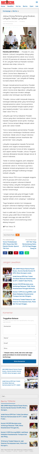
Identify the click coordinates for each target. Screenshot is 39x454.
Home (2, 451)
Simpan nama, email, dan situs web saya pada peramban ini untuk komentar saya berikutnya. (17, 355)
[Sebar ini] (5, 252)
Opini (26, 451)
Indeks (31, 451)
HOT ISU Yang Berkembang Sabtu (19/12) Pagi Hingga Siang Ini (29, 244)
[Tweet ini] (10, 252)
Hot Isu (15, 451)
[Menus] (37, 2)
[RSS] (18, 235)
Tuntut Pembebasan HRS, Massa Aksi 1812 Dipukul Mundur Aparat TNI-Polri (11, 244)
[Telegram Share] (21, 252)
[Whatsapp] (27, 252)
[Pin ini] (16, 252)
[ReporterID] (7, 2)
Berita (21, 451)
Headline (8, 451)
